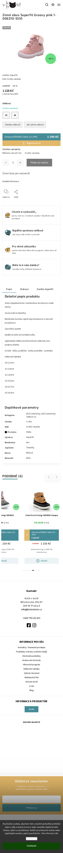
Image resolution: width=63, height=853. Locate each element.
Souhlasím (31, 845)
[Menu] (59, 5)
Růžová (29, 452)
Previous (49, 477)
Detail (44, 560)
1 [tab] (24, 570)
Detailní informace (10, 181)
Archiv (31, 709)
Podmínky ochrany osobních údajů (31, 651)
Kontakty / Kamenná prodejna (31, 647)
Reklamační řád (32, 677)
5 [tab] (36, 570)
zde (56, 833)
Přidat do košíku (39, 162)
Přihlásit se (31, 808)
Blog (32, 690)
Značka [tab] (45, 289)
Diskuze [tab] (24, 289)
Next (57, 477)
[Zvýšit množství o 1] (20, 162)
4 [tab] (33, 570)
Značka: (9, 75)
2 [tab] (27, 570)
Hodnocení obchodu (31, 660)
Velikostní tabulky (31, 668)
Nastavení (31, 839)
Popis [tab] (9, 289)
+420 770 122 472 (31, 618)
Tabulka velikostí (12, 124)
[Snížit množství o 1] (5, 162)
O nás (31, 686)
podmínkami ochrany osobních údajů (31, 789)
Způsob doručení (31, 673)
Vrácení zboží (31, 681)
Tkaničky (30, 447)
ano (28, 442)
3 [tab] (30, 570)
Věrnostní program (31, 664)
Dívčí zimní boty (33, 413)
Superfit (30, 437)
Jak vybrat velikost (35, 124)
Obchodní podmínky (31, 656)
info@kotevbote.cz (31, 609)
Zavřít (53, 201)
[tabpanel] (41, 525)
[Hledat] (47, 5)
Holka (28, 432)
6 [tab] (39, 570)
